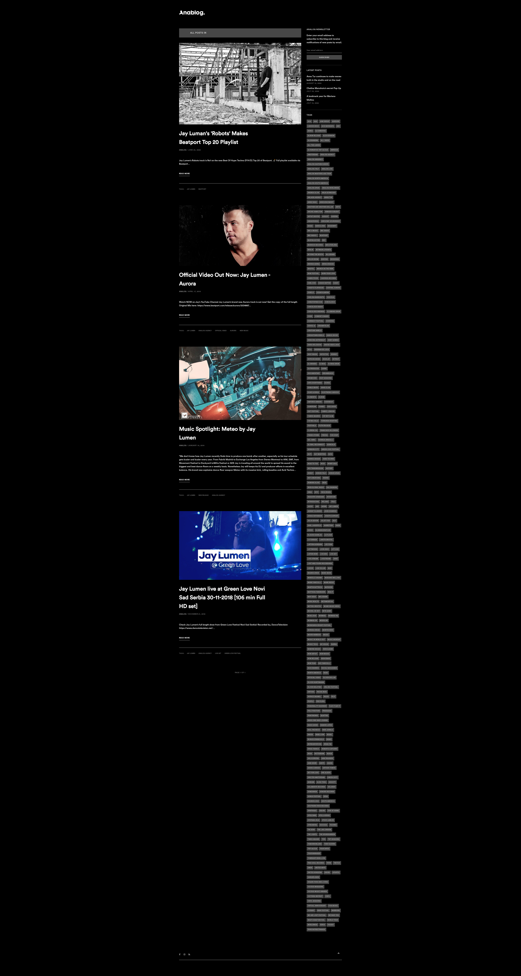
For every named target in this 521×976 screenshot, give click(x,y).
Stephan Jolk (313, 820)
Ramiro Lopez (326, 725)
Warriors (336, 910)
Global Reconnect (316, 444)
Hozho (326, 478)
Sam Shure (312, 763)
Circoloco (330, 302)
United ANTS (320, 867)
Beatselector (314, 240)
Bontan (324, 259)
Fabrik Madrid (314, 416)
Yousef (331, 924)
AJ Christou (320, 131)
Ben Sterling (331, 245)
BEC (323, 240)
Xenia (322, 924)
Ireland (325, 501)
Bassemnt (332, 226)
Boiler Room (313, 259)
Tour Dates (324, 848)
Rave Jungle (328, 730)
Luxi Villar (320, 568)
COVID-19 (311, 326)
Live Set (218, 653)
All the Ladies (314, 145)
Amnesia (334, 150)
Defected (324, 354)
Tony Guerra (329, 844)
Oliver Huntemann (316, 682)
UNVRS (327, 872)
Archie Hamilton (315, 211)
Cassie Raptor (324, 283)
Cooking (330, 321)
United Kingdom (315, 872)
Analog (182, 150)
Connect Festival (315, 321)
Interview (331, 497)
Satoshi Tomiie (329, 768)
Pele (333, 696)
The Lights (312, 834)
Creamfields (323, 326)
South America (328, 801)
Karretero (328, 525)
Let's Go (335, 549)
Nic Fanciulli (324, 663)
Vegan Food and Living (318, 882)
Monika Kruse (314, 630)
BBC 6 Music (313, 230)
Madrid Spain (313, 573)
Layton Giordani (315, 544)
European (312, 406)
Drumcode (312, 378)
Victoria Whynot (315, 896)
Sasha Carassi (314, 768)
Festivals (312, 425)
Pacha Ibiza (322, 692)
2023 (315, 121)
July (334, 520)
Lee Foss (328, 544)
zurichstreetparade (316, 929)
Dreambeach (328, 373)
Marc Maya (326, 573)
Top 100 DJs (312, 848)
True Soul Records (316, 863)
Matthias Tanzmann (316, 592)
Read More (184, 173)
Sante (322, 763)
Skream (311, 782)
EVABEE (322, 406)
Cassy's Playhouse (316, 287)
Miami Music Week (332, 606)
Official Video (221, 330)
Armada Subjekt (332, 211)
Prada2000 (327, 711)
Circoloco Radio (315, 306)
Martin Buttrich (315, 587)
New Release (203, 495)
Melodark (323, 596)
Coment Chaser (322, 316)
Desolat (326, 359)
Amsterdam (313, 154)
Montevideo (328, 630)
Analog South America (318, 183)
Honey (310, 473)
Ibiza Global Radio (316, 487)
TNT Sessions (333, 839)
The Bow (311, 829)
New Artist (312, 654)
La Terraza (312, 539)
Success (323, 825)
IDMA (310, 492)
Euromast (329, 402)
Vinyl (327, 896)
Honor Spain (334, 473)
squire (322, 810)
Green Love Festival (233, 653)
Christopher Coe (315, 302)
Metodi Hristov (314, 606)
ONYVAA (311, 692)
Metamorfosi (327, 601)
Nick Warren (313, 668)
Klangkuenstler (323, 530)
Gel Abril (312, 440)
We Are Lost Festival (317, 915)
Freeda (325, 435)
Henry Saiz (332, 463)
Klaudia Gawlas (315, 535)
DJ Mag (322, 364)
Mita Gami (327, 611)
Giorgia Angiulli (325, 440)
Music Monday (334, 639)
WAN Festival (323, 910)
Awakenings (313, 221)
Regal (329, 734)
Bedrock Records (315, 245)
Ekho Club (325, 387)
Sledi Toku (321, 782)
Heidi (323, 463)
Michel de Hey (314, 611)
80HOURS (335, 121)
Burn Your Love (328, 273)
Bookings (335, 259)
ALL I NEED (325, 140)
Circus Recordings (316, 311)
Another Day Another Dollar (320, 207)
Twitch (337, 863)
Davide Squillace (331, 345)
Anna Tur (328, 197)
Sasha (329, 763)
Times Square (313, 839)
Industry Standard (316, 497)
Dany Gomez (333, 340)
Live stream (313, 558)
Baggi (310, 226)
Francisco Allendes (329, 430)
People (311, 701)
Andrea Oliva (313, 192)
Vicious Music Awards (317, 891)
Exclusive (331, 406)
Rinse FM (327, 744)
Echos (327, 383)
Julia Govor (313, 520)
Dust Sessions (326, 378)
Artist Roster (314, 216)
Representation (314, 744)
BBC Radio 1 (312, 235)
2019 (309, 121)
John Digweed (330, 511)
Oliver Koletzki (314, 687)
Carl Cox (312, 283)
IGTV (316, 492)
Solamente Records (316, 787)
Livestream (326, 558)
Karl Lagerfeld (314, 525)
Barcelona (320, 226)
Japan (323, 506)
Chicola (330, 297)
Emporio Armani (315, 402)
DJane (324, 368)
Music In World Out (316, 639)
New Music (244, 330)
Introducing (313, 501)
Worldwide (312, 924)
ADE (338, 126)
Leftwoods (312, 549)
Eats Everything (315, 383)
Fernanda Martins (329, 421)
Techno (333, 825)
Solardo (331, 787)
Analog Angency (315, 159)
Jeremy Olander (315, 511)
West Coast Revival (316, 920)
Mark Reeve (329, 582)
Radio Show (313, 725)
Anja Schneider (329, 192)
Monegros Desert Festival (319, 625)
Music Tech (313, 644)
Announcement (326, 202)
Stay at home (333, 810)
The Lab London (324, 829)
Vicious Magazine (315, 886)
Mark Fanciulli (314, 582)
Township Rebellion (316, 858)
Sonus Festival (314, 796)
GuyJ (330, 454)
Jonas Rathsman (315, 516)
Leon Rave (324, 549)
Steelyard (312, 815)
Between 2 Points (323, 249)
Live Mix (323, 554)
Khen (338, 525)
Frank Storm (313, 435)
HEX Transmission (315, 468)
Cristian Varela (315, 330)
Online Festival (331, 687)
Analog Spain (314, 188)
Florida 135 (312, 430)
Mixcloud (312, 615)
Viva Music (333, 905)
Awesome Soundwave (330, 221)
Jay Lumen (191, 189)
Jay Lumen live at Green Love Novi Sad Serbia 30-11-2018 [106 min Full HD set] (222, 597)
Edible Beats (313, 387)
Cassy (336, 283)
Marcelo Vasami (315, 577)
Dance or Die (332, 335)
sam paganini (327, 758)
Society (332, 782)
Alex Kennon (328, 135)
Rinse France (313, 749)
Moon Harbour (314, 635)
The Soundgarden (327, 834)
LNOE (335, 558)
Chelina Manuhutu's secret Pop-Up (324, 88)
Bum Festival (313, 273)
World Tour (333, 920)
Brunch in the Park (325, 268)
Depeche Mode (314, 359)
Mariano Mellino (332, 577)
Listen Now (313, 554)
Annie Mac (312, 202)
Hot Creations (314, 478)
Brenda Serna (314, 264)
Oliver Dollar (329, 677)
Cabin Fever (313, 278)
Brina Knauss (328, 264)
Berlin (310, 249)
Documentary (314, 373)
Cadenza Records (328, 278)
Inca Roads (326, 492)
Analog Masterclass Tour (319, 173)
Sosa (326, 796)
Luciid (310, 568)
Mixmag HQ (333, 615)
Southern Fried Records (318, 806)
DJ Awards (312, 364)
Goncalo (331, 444)
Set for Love (313, 772)
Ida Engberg (332, 487)
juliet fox (325, 520)
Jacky (310, 506)
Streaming (312, 825)
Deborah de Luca (321, 349)
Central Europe (333, 287)
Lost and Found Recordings (320, 563)
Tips (323, 839)
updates (336, 872)
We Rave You (333, 915)
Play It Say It (334, 706)
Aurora (233, 330)
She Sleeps (326, 772)
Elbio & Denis (313, 392)
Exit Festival (313, 411)
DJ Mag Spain (333, 364)
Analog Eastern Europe (318, 164)
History (329, 468)
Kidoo (310, 530)
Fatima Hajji (313, 421)
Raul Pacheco (314, 730)
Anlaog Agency (315, 197)
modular (324, 620)
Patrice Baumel (314, 696)
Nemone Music (314, 649)
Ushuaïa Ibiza (313, 877)
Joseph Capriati (331, 516)
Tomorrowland (315, 844)
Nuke (326, 673)
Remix (329, 739)
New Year (312, 663)
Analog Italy (313, 169)
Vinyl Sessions (314, 901)
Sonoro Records (327, 791)
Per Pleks (320, 701)
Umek (310, 867)
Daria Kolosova (314, 345)
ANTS (338, 207)
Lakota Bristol (326, 539)
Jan (317, 506)
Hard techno (328, 459)
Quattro (324, 715)
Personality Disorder (317, 706)
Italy (333, 501)
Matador (328, 587)
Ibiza (324, 482)
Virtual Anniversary (317, 905)
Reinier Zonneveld (316, 739)
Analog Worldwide (330, 188)
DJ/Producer (313, 368)
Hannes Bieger (314, 459)
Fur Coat (334, 435)
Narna (334, 644)
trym (329, 863)
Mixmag (322, 615)
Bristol (311, 268)
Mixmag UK (312, 620)
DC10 (310, 349)
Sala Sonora (313, 758)
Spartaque (312, 810)
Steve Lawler (328, 820)
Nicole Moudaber (329, 668)
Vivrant (311, 910)
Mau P (330, 592)
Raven (310, 734)
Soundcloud (313, 801)
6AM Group (324, 121)
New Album (328, 649)
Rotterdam (319, 753)
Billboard (330, 254)
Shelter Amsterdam (316, 777)
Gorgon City (313, 449)
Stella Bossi (324, 815)
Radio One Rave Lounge (318, 720)
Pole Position (314, 711)
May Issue (312, 596)
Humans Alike (314, 482)
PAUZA (326, 696)
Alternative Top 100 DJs (318, 150)
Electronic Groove (330, 392)
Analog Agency (205, 330)
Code (310, 316)
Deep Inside (312, 354)
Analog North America (318, 178)
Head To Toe (313, 463)
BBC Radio (325, 230)
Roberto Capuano (329, 749)
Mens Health (313, 601)
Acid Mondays (328, 126)
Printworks (313, 715)
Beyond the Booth (315, 254)
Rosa (310, 753)
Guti (310, 454)
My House (324, 644)
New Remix (325, 658)
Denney (334, 354)
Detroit (336, 359)
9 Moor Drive (313, 126)
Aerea (310, 131)
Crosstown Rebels (316, 335)
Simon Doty (333, 777)
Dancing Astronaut (316, 340)
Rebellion (320, 734)
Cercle (311, 292)
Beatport (202, 189)
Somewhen (312, 791)
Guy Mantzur (320, 454)
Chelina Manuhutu (316, 297)
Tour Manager (314, 853)
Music (326, 635)
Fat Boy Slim (328, 416)
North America (314, 673)
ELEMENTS (312, 397)
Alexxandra (313, 140)
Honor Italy (321, 473)
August (325, 216)
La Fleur (328, 535)
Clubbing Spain (333, 311)
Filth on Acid (324, 425)
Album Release (314, 135)
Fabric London (328, 411)
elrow (321, 397)
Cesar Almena (323, 292)
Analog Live (327, 169)
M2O (330, 568)
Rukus (329, 753)
